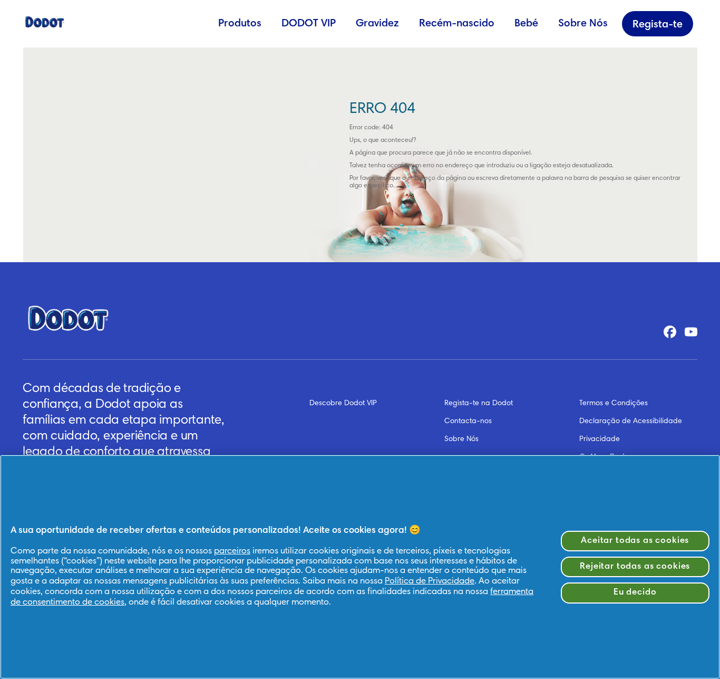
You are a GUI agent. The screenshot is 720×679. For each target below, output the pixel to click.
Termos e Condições (613, 403)
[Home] (45, 21)
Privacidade (599, 439)
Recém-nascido (456, 23)
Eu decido (635, 592)
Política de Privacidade (429, 581)
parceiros (232, 551)
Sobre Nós (583, 23)
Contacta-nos (468, 421)
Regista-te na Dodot (478, 403)
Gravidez (377, 23)
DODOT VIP (308, 23)
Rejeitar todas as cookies (635, 566)
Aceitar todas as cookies (635, 541)
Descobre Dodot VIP (343, 403)
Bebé (526, 23)
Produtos (239, 23)
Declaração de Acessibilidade (630, 421)
